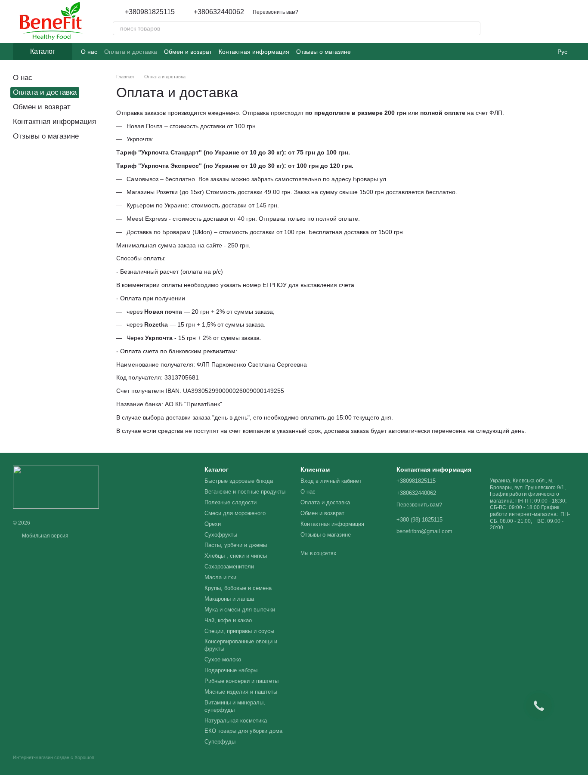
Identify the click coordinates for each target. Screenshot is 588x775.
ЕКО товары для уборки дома (243, 731)
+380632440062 (219, 12)
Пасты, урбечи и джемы (235, 545)
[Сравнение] (546, 21)
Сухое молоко (222, 659)
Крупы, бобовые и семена (238, 588)
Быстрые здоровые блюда (238, 481)
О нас (89, 51)
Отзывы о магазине (323, 51)
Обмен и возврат (188, 51)
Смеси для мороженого (235, 513)
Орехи (212, 524)
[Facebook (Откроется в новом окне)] (373, 51)
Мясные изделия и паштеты (240, 692)
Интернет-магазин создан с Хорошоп (53, 757)
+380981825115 (150, 12)
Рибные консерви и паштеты (241, 681)
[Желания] (523, 21)
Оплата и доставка (130, 51)
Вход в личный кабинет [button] (331, 481)
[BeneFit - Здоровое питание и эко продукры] (56, 487)
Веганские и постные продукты (244, 491)
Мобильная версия (44, 536)
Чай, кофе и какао (228, 620)
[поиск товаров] (473, 28)
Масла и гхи (220, 577)
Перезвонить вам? (275, 12)
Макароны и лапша (229, 599)
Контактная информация (254, 51)
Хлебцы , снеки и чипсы (235, 556)
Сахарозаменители (229, 566)
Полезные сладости (230, 502)
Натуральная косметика (235, 720)
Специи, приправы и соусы (239, 631)
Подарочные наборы (230, 670)
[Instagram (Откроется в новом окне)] (362, 51)
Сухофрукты (220, 534)
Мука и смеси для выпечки (239, 609)
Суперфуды (219, 741)
